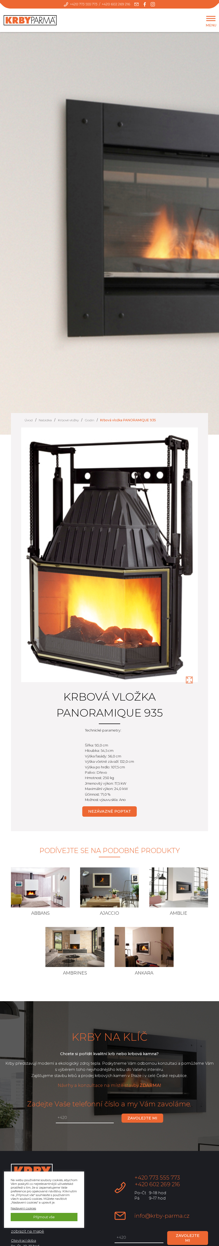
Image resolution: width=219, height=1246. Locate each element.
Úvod (29, 420)
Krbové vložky (68, 420)
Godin (89, 420)
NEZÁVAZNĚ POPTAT (109, 811)
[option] (109, 558)
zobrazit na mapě (27, 1231)
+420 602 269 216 (116, 4)
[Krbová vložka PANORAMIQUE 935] (189, 680)
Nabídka (45, 420)
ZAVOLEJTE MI (142, 1118)
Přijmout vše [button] (44, 1217)
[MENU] (211, 18)
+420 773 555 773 (83, 4)
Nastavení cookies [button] (23, 1208)
